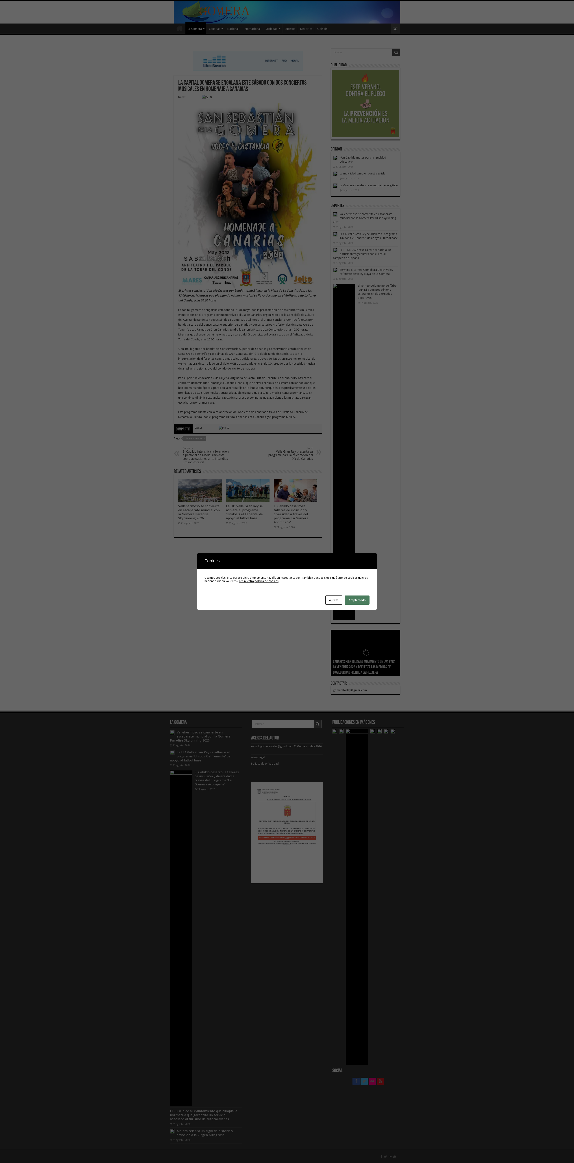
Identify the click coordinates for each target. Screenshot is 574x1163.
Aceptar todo (357, 600)
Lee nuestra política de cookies (258, 581)
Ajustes (333, 600)
